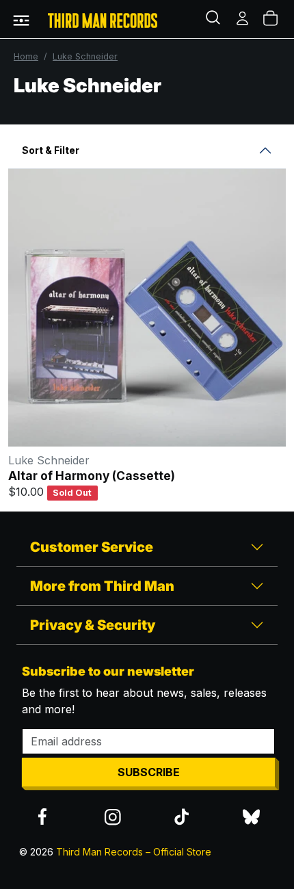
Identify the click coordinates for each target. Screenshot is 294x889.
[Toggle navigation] (21, 19)
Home (26, 56)
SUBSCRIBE (149, 772)
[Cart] (271, 19)
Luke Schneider (85, 56)
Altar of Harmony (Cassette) (91, 475)
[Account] (243, 19)
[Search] (214, 19)
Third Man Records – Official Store (133, 852)
